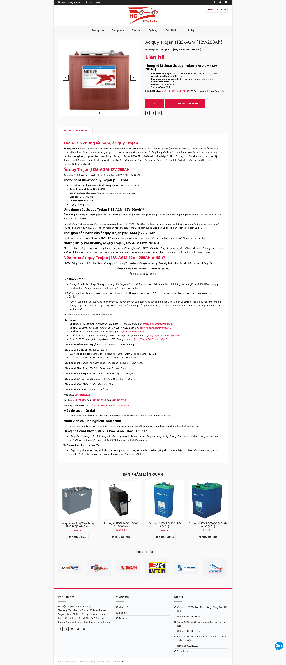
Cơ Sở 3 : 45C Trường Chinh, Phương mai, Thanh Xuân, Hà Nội (202, 638)
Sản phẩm (118, 30)
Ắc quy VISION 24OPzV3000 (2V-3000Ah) (77, 524)
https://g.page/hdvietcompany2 (155, 327)
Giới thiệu (171, 30)
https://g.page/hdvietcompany (158, 323)
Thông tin (122, 597)
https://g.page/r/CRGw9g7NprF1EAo (162, 335)
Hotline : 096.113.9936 (188, 616)
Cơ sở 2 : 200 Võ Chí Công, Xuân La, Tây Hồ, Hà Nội (201, 623)
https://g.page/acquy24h (132, 331)
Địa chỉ (178, 597)
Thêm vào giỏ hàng (186, 103)
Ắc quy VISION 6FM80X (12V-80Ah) (208, 525)
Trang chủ (98, 30)
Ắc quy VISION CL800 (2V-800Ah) (121, 525)
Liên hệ (189, 30)
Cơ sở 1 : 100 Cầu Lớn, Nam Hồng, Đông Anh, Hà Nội (202, 609)
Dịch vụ (153, 30)
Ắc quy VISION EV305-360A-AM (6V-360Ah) (164, 525)
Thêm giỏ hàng (79, 537)
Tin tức (136, 30)
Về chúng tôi (66, 597)
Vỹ (122, 661)
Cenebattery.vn (82, 394)
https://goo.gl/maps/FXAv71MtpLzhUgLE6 (147, 339)
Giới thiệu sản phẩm (75, 130)
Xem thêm (182, 651)
